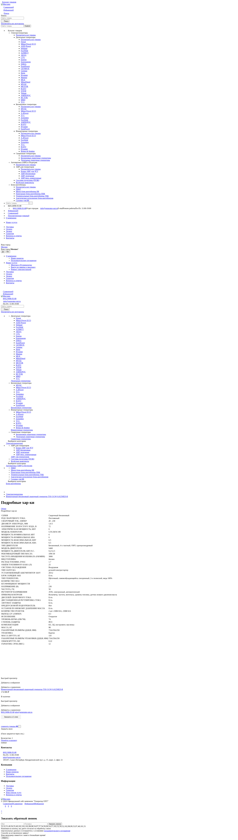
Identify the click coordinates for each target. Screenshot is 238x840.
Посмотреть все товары (26, 35)
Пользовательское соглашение (23, 260)
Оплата (9, 788)
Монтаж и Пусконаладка (21, 265)
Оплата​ (9, 229)
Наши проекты (17, 258)
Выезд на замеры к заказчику (23, 267)
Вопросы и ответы (14, 236)
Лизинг (9, 231)
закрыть (5, 838)
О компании (11, 218)
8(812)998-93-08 (19, 208)
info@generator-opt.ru (49, 208)
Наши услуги (11, 222)
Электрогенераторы (14, 494)
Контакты (10, 238)
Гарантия (10, 233)
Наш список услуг (13, 792)
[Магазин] (5, 799)
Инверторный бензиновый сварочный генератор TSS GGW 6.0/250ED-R (37, 496)
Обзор (3, 509)
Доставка (10, 227)
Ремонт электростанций (21, 269)
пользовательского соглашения (57, 831)
